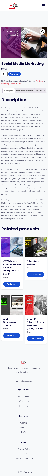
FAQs (23, 432)
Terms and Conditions (23, 458)
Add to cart (14, 74)
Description (8, 91)
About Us (24, 427)
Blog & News (24, 396)
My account (24, 401)
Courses (23, 423)
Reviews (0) (40, 91)
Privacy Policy (24, 449)
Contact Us (23, 454)
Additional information (24, 91)
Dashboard (23, 406)
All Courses (40, 81)
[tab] (8, 90)
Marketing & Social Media (11, 84)
